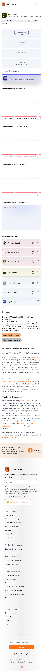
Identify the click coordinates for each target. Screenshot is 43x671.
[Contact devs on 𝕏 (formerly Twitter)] (27, 654)
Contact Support (11, 609)
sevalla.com (13, 454)
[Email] (16, 654)
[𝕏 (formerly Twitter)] (21, 654)
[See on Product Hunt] (6, 23)
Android (4, 381)
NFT (36, 381)
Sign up (21, 647)
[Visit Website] (3, 23)
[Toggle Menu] (39, 4)
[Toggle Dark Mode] (37, 4)
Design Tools (12, 381)
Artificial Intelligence (24, 381)
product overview (10, 437)
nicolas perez (25, 401)
